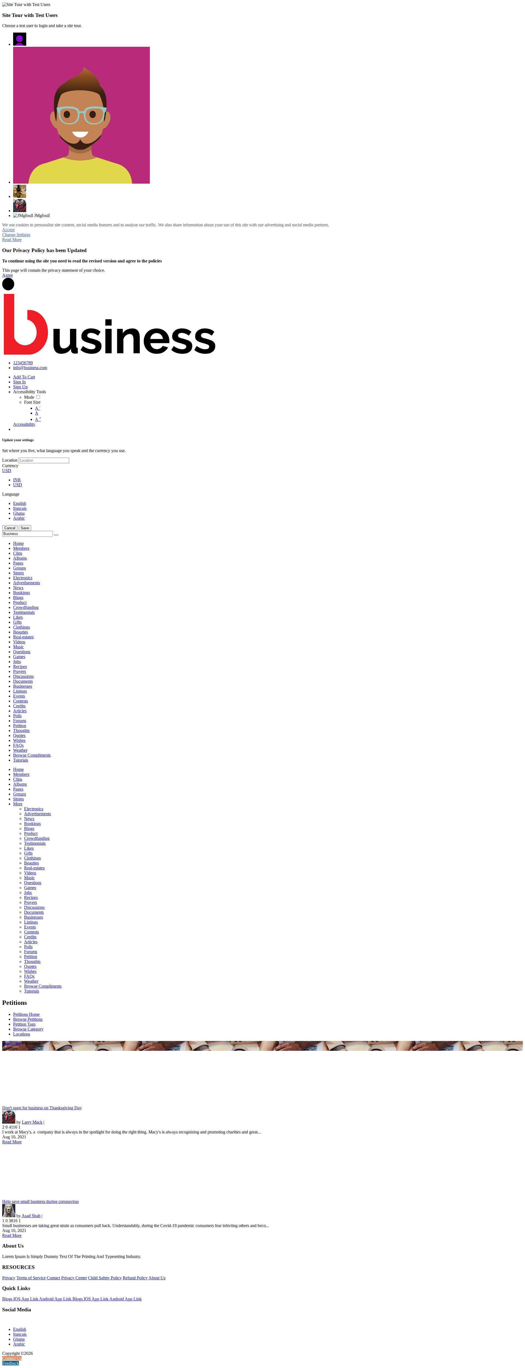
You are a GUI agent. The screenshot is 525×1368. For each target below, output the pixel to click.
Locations (21, 1034)
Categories (11, 1043)
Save (25, 528)
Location (10, 460)
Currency (10, 465)
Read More (12, 239)
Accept (8, 229)
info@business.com (30, 367)
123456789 (23, 362)
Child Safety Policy (105, 1278)
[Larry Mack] (19, 205)
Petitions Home (26, 1014)
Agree (7, 275)
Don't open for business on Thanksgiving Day (42, 1108)
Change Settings (16, 234)
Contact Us (12, 1358)
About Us (156, 1278)
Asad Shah (31, 1215)
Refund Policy (135, 1278)
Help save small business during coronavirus (40, 1201)
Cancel (9, 528)
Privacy (8, 1278)
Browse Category (28, 1029)
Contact (53, 1278)
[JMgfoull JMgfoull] (19, 39)
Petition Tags (24, 1024)
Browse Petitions (27, 1019)
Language (10, 494)
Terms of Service (31, 1278)
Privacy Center (74, 1278)
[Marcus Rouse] (81, 115)
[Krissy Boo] (19, 191)
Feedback (10, 1363)
